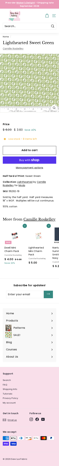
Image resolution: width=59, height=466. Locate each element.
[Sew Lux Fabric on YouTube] (43, 419)
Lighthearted (24, 182)
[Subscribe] (48, 294)
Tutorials (7, 393)
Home (6, 36)
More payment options (29, 167)
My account (9, 402)
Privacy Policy (10, 398)
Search (7, 380)
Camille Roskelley (13, 48)
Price (6, 124)
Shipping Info (10, 389)
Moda (22, 185)
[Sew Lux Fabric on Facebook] (37, 419)
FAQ (5, 384)
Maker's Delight (25, 2)
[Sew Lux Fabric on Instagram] (31, 419)
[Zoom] (54, 108)
